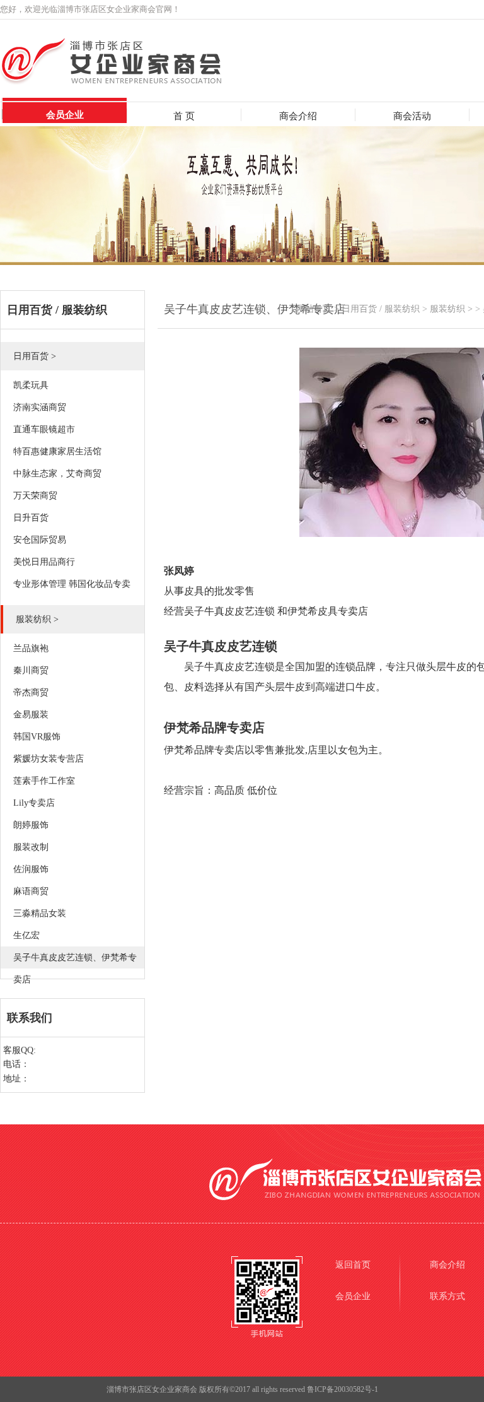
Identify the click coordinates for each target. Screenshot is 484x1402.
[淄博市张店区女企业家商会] (136, 82)
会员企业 (65, 115)
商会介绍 (298, 116)
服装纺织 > (451, 309)
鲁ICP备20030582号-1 (342, 1389)
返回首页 (353, 1264)
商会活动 (412, 116)
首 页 (184, 116)
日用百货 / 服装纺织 (381, 309)
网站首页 (313, 309)
